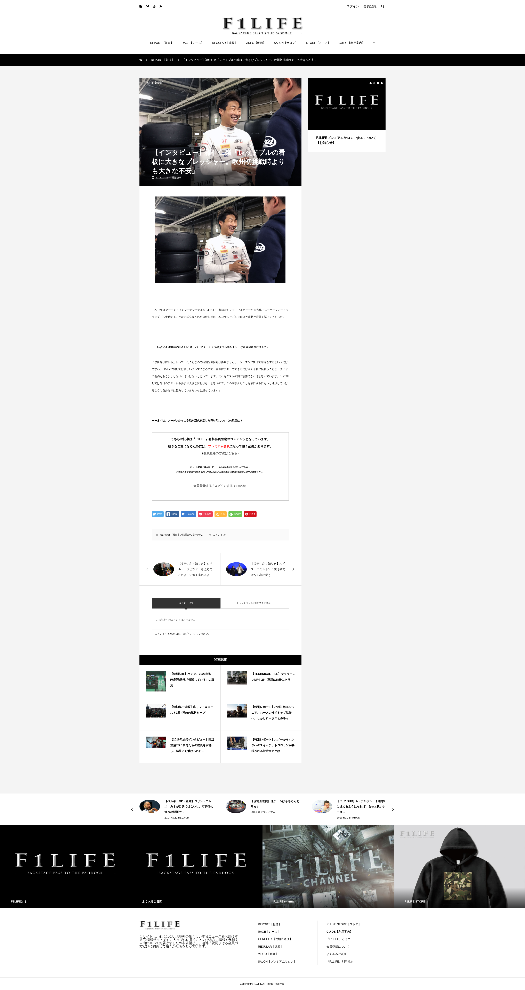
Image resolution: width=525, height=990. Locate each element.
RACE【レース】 (193, 42)
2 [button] (374, 83)
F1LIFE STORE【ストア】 (343, 924)
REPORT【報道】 (161, 42)
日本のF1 (197, 534)
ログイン (188, 633)
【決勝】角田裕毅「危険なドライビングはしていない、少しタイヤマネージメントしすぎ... (361, 806)
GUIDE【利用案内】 (352, 42)
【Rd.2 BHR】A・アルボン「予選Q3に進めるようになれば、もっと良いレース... (275, 806)
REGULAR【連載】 (224, 42)
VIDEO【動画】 (255, 42)
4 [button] (382, 83)
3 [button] (378, 83)
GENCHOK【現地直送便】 (275, 939)
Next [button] (393, 809)
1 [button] (371, 83)
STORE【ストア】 (318, 42)
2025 (339, 817)
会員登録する (202, 485)
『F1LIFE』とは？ (338, 939)
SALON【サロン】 (286, 42)
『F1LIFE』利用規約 (339, 961)
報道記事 (176, 177)
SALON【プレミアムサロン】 (277, 961)
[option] (347, 115)
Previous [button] (132, 809)
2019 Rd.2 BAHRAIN (262, 817)
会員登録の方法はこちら (220, 453)
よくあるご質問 (336, 954)
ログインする (231, 485)
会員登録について (337, 946)
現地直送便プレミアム (176, 812)
